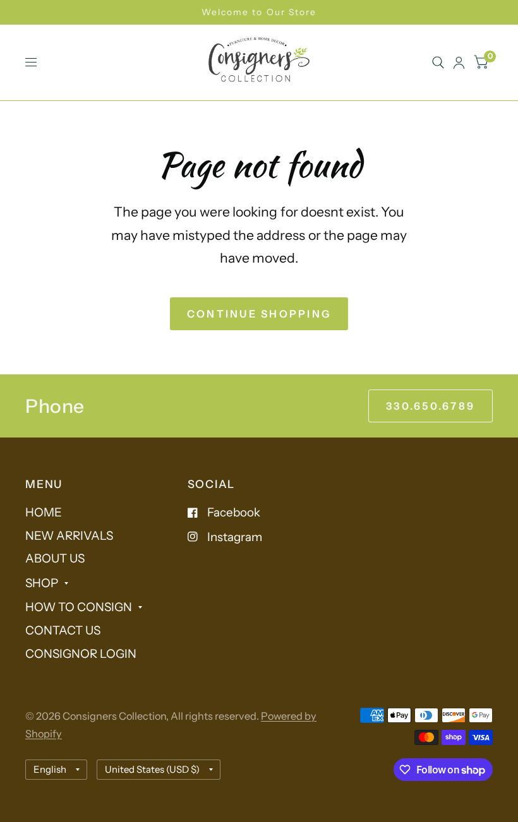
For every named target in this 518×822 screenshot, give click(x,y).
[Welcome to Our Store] (259, 12)
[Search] (438, 62)
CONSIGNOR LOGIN (80, 653)
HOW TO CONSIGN (78, 607)
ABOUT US (55, 558)
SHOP (41, 583)
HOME (43, 512)
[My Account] (459, 62)
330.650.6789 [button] (430, 406)
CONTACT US (62, 630)
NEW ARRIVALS (69, 535)
